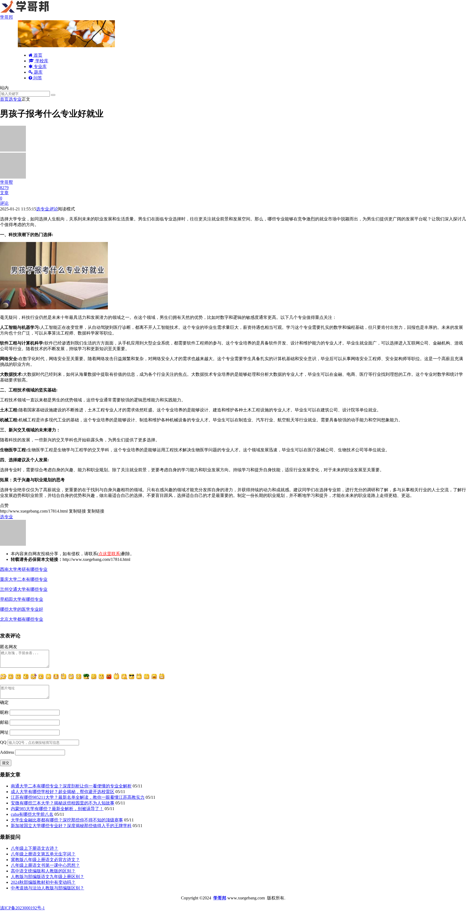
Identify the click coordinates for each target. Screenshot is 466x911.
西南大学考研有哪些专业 (23, 569)
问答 (37, 78)
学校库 (41, 61)
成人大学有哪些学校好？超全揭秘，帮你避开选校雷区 (62, 791)
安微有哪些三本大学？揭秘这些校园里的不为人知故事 (62, 803)
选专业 (15, 99)
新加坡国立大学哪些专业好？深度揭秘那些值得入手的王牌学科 (71, 825)
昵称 (4, 712)
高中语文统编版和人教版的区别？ (43, 871)
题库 (38, 72)
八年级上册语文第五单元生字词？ (43, 854)
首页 (37, 55)
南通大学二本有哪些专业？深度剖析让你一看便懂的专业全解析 (71, 786)
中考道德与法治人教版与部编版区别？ (47, 888)
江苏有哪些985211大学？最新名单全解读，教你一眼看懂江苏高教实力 (78, 797)
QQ (3, 742)
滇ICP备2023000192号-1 (22, 908)
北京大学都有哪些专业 (21, 619)
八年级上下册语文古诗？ (34, 848)
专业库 (40, 66)
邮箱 (4, 722)
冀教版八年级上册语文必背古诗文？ (45, 859)
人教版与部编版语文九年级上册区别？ (47, 876)
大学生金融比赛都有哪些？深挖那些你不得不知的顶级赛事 (67, 820)
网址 (4, 732)
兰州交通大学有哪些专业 (23, 589)
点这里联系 (109, 553)
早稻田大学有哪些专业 (21, 599)
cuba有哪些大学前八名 (32, 814)
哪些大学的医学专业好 (21, 609)
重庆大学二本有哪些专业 (23, 579)
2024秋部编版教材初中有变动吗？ (43, 882)
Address (7, 752)
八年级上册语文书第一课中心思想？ (45, 865)
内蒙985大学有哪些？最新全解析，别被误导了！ (57, 808)
